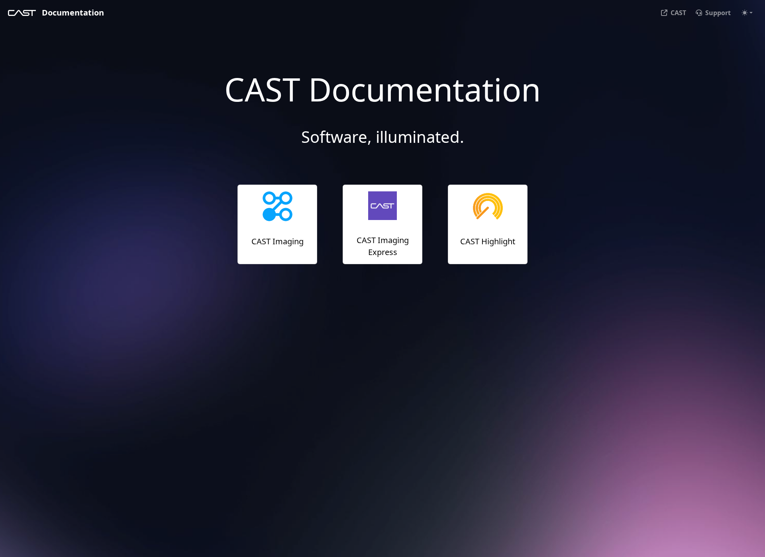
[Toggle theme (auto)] (747, 13)
